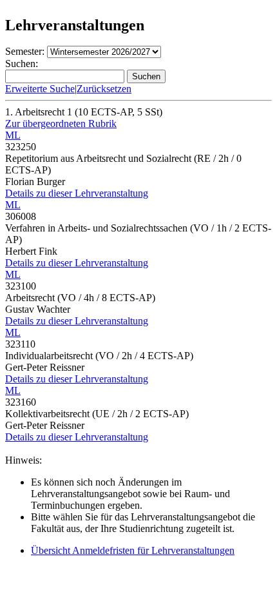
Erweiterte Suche (40, 88)
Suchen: (21, 63)
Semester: (24, 51)
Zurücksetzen (104, 88)
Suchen (146, 76)
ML (13, 135)
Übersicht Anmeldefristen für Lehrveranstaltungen (132, 550)
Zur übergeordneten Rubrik (61, 123)
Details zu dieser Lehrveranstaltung (76, 193)
